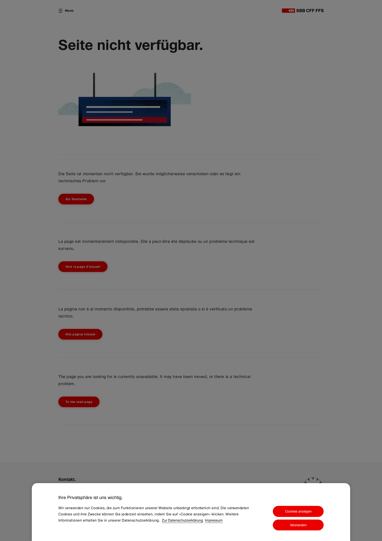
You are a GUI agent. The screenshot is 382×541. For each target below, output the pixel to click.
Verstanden (298, 525)
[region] (191, 512)
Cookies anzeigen (298, 511)
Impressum (214, 520)
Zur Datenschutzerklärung (182, 520)
